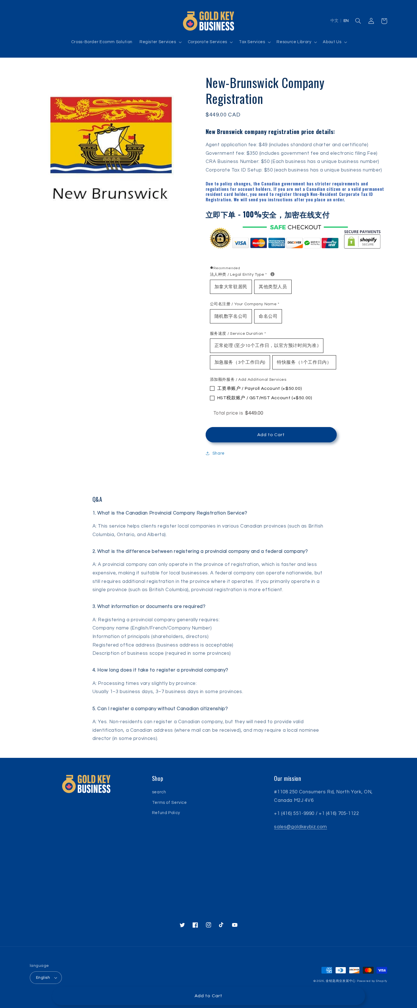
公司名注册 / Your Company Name (244, 304)
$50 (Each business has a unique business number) (320, 161)
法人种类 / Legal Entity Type (295, 274)
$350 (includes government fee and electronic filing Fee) (312, 153)
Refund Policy (166, 813)
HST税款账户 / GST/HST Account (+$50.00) (264, 398)
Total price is (238, 413)
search (159, 792)
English (43, 978)
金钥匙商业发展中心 (341, 980)
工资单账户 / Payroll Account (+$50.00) (259, 388)
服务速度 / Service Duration (238, 334)
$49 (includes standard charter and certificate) (313, 144)
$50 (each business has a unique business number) (323, 170)
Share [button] (218, 453)
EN (346, 21)
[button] (160, 42)
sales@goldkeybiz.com (300, 826)
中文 (334, 21)
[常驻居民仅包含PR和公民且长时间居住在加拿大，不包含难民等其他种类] (272, 274)
